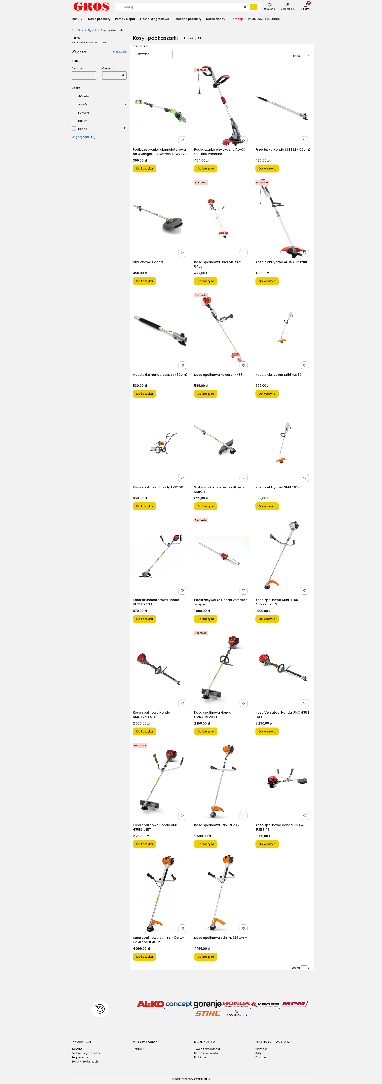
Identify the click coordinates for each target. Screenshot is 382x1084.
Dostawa (261, 1057)
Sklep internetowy (189, 1078)
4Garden (84, 96)
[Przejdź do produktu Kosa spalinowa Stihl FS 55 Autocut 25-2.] (282, 556)
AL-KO (82, 104)
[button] (253, 7)
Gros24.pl (77, 30)
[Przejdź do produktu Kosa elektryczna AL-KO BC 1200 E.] (282, 218)
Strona (296, 56)
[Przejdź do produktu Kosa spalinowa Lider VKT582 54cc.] (221, 218)
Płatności (261, 1049)
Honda (82, 129)
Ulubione (200, 1057)
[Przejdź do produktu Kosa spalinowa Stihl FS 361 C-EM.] (221, 894)
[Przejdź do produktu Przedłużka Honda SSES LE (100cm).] (282, 106)
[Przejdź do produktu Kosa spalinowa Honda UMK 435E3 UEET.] (160, 781)
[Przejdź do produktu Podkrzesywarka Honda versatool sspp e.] (221, 556)
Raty (258, 1053)
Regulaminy (80, 1057)
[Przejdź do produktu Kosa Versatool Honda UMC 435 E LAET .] (282, 669)
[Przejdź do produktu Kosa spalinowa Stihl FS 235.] (221, 781)
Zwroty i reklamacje (85, 1062)
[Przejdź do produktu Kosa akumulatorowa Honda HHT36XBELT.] (160, 556)
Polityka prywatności (86, 1053)
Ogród (92, 30)
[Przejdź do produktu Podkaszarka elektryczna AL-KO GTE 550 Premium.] (221, 106)
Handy (82, 121)
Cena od (78, 68)
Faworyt (83, 113)
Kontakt (77, 1049)
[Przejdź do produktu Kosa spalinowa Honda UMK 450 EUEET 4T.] (282, 781)
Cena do (108, 68)
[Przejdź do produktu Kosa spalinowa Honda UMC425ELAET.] (160, 669)
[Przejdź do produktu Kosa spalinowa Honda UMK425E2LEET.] (221, 669)
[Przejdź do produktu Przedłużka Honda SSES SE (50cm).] (160, 331)
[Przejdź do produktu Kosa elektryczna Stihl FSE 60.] (282, 331)
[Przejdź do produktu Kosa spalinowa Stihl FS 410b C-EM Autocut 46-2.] (160, 894)
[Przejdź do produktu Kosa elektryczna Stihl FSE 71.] (282, 444)
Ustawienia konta (206, 1053)
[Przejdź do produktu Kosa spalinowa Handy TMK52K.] (160, 444)
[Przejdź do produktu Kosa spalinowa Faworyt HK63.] (221, 331)
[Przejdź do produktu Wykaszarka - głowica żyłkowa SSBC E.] (221, 444)
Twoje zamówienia (207, 1049)
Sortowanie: (141, 46)
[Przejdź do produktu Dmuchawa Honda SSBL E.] (160, 218)
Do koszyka (144, 168)
